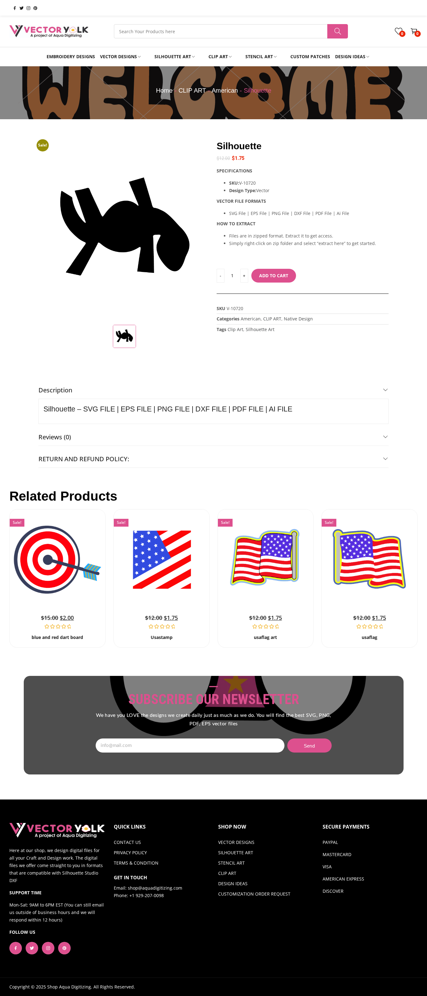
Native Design (298, 319)
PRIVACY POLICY (130, 853)
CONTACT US (127, 842)
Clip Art (235, 329)
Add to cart (273, 275)
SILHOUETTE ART (235, 853)
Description (55, 390)
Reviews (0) (54, 437)
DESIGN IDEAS (233, 883)
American (225, 90)
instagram (26, 8)
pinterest (33, 8)
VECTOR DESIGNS (236, 842)
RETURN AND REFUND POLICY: (83, 459)
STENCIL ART (231, 863)
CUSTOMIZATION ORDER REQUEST (254, 894)
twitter (19, 8)
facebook (12, 8)
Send (309, 745)
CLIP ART (192, 90)
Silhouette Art (260, 329)
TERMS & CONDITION (136, 863)
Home (164, 90)
